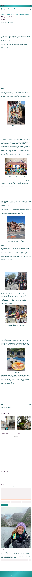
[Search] (30, 560)
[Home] (1, 14)
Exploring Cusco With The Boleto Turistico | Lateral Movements (15, 474)
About (12, 571)
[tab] (14, 436)
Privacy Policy (21, 571)
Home (9, 571)
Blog (16, 571)
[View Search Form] (30, 5)
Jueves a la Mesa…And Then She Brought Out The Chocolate (6, 406)
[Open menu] (30, 9)
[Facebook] (1, 5)
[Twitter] (3, 5)
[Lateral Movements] (8, 9)
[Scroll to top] (30, 573)
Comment (3, 488)
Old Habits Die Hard (27, 405)
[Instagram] (5, 5)
